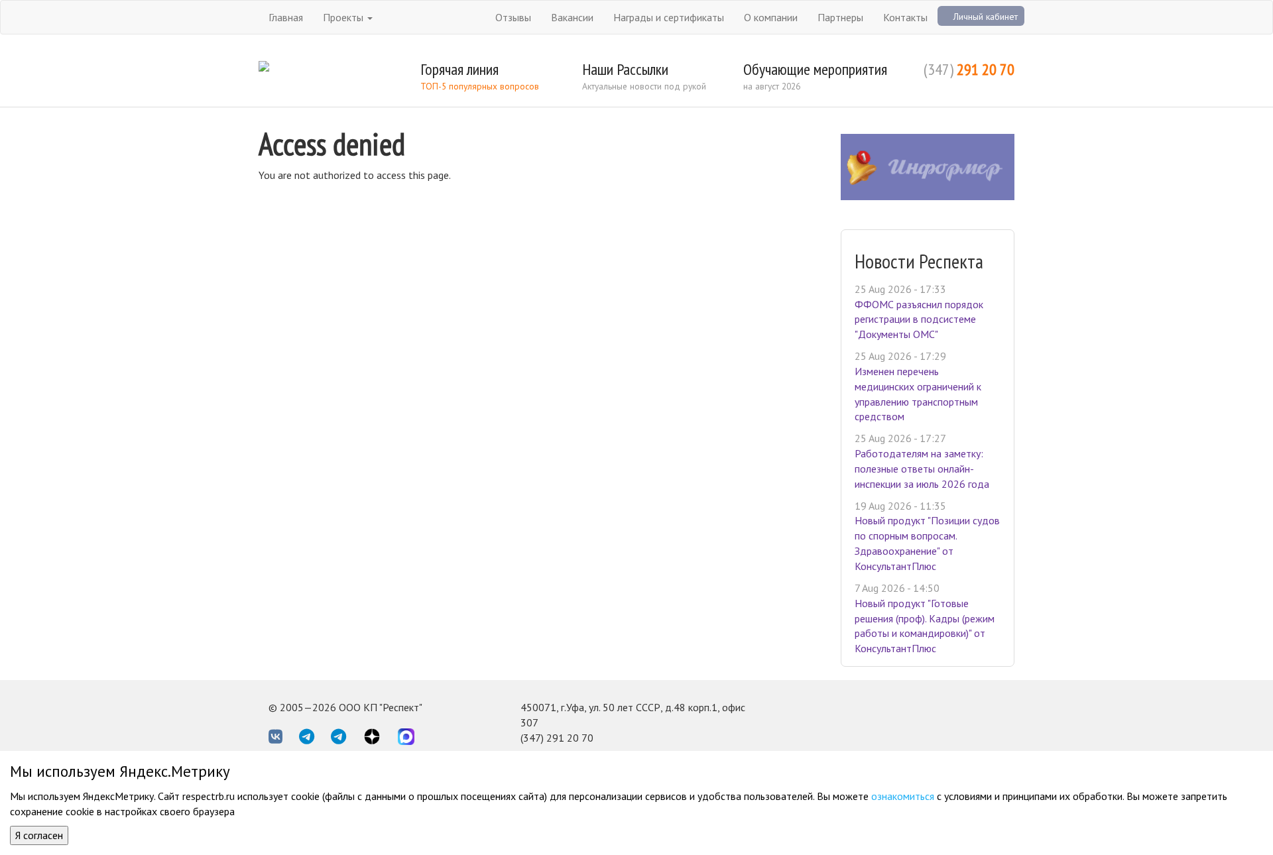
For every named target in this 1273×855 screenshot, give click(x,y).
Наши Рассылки (625, 69)
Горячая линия (459, 69)
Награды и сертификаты (668, 17)
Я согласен (39, 835)
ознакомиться (902, 796)
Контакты (905, 17)
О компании (771, 17)
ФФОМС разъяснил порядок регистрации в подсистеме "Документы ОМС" (919, 319)
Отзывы (513, 17)
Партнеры (840, 17)
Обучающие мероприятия (815, 69)
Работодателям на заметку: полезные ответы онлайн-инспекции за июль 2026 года (922, 468)
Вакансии (572, 17)
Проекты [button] (344, 17)
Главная (286, 17)
